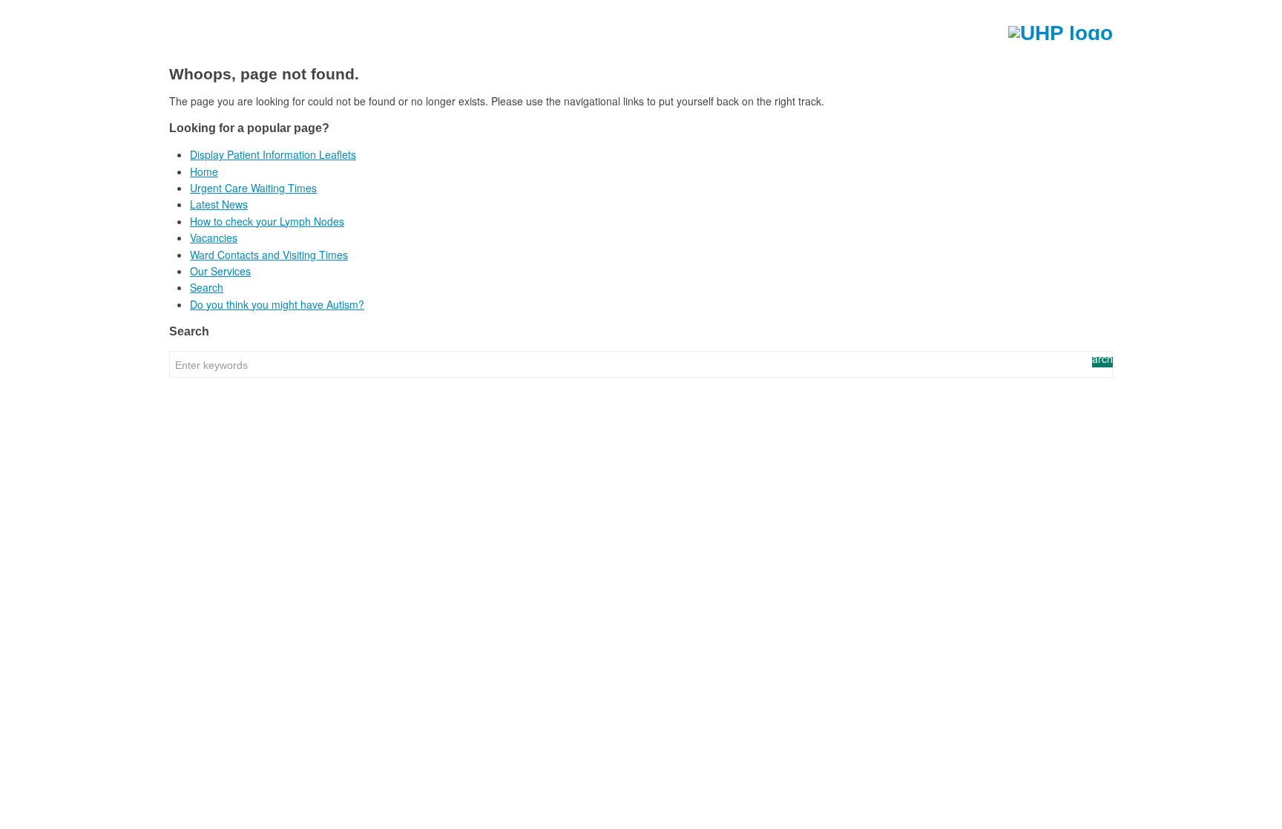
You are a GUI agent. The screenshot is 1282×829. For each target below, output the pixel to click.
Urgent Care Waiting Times (253, 187)
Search (206, 287)
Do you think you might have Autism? (277, 304)
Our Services (220, 270)
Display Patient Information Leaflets (273, 154)
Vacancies (213, 237)
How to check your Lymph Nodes (267, 221)
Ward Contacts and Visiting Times (269, 254)
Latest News (219, 204)
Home (204, 171)
